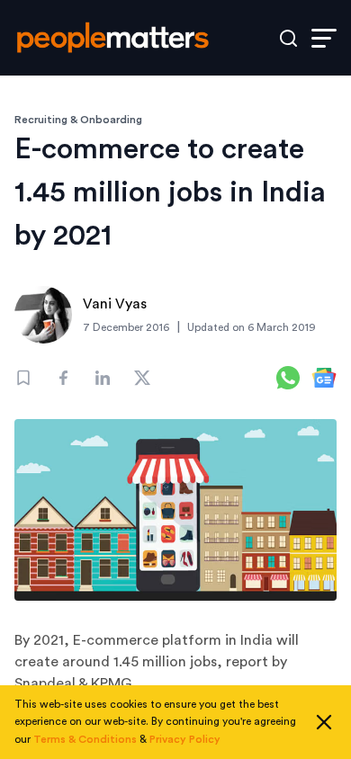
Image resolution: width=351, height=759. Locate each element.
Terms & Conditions (85, 739)
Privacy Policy (184, 739)
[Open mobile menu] (324, 38)
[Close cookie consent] (324, 722)
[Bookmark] (23, 378)
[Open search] (288, 38)
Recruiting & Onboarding (78, 119)
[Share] (63, 378)
